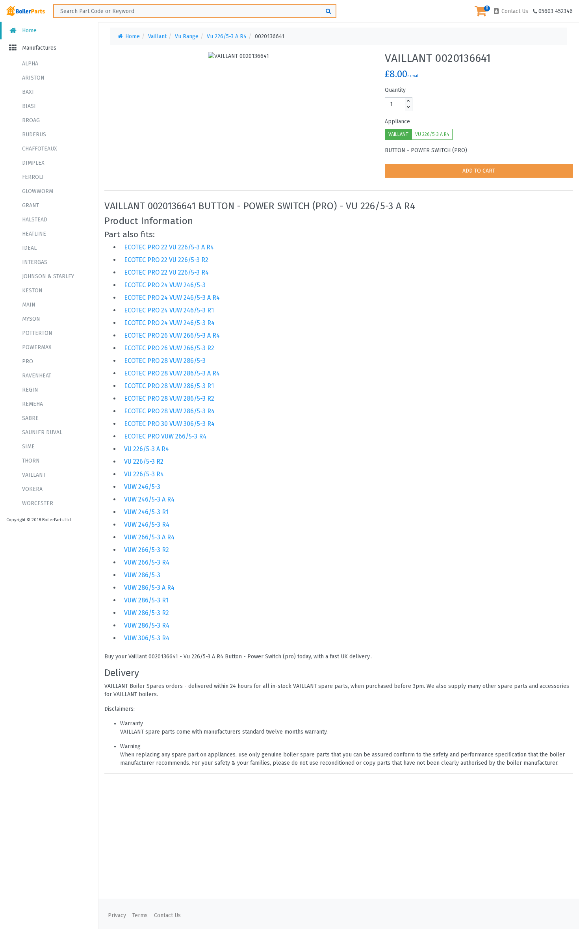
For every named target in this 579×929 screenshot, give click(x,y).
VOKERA (32, 489)
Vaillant (157, 36)
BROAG (31, 120)
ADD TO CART (478, 170)
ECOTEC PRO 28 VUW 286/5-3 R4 (169, 411)
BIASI (29, 106)
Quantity (395, 90)
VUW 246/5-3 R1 (146, 512)
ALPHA (30, 63)
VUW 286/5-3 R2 (146, 613)
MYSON (31, 319)
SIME (28, 446)
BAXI (28, 92)
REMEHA (32, 404)
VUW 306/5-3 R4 (146, 638)
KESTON (32, 290)
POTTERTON (37, 333)
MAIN (28, 304)
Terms (140, 915)
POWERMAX (37, 347)
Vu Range (187, 36)
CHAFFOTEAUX (39, 148)
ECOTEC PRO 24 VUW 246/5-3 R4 (169, 323)
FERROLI (33, 177)
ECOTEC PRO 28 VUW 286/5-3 (165, 360)
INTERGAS (34, 262)
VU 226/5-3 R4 (144, 474)
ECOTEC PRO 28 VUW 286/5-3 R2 (169, 398)
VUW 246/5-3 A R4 (149, 499)
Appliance (397, 121)
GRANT (30, 205)
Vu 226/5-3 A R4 (227, 36)
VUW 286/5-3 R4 (146, 625)
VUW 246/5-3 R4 (146, 524)
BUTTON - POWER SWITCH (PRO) (426, 150)
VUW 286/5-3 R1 (146, 600)
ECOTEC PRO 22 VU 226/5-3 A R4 (169, 247)
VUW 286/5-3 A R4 (149, 587)
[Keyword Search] (328, 11)
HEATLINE (34, 233)
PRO (27, 361)
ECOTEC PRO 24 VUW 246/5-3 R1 (169, 310)
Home (28, 30)
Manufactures (38, 48)
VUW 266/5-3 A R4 (149, 537)
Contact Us (514, 11)
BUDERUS (34, 134)
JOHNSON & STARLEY (48, 276)
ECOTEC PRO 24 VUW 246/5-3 (165, 285)
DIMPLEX (33, 163)
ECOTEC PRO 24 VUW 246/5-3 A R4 (172, 297)
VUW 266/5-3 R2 (146, 550)
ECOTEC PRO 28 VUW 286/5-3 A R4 (172, 373)
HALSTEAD (34, 219)
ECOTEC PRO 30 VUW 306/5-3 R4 (169, 423)
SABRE (30, 418)
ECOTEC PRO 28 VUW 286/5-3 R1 (169, 386)
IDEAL (29, 248)
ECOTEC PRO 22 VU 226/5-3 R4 (166, 272)
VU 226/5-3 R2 (143, 461)
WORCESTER (37, 503)
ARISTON (33, 77)
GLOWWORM (37, 191)
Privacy (117, 915)
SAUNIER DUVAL (42, 432)
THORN (31, 460)
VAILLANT (34, 475)
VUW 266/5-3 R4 (146, 562)
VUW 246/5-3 (142, 487)
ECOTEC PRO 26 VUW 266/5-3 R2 (169, 348)
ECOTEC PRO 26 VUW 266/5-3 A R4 (172, 335)
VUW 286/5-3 (142, 575)
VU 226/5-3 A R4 (432, 134)
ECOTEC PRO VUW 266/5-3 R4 (165, 436)
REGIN (30, 389)
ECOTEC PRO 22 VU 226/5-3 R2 (166, 260)
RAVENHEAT (36, 375)
